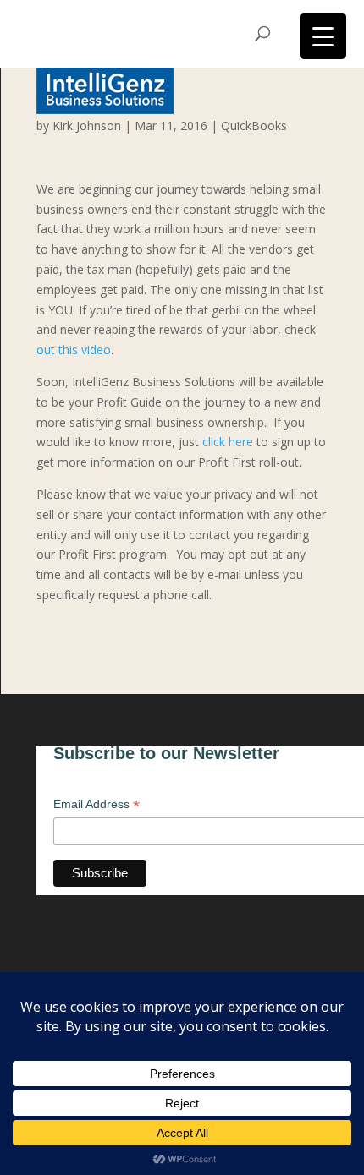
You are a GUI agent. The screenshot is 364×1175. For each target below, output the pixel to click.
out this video (73, 350)
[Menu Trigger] (323, 36)
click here (227, 442)
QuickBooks (254, 126)
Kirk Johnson (86, 126)
